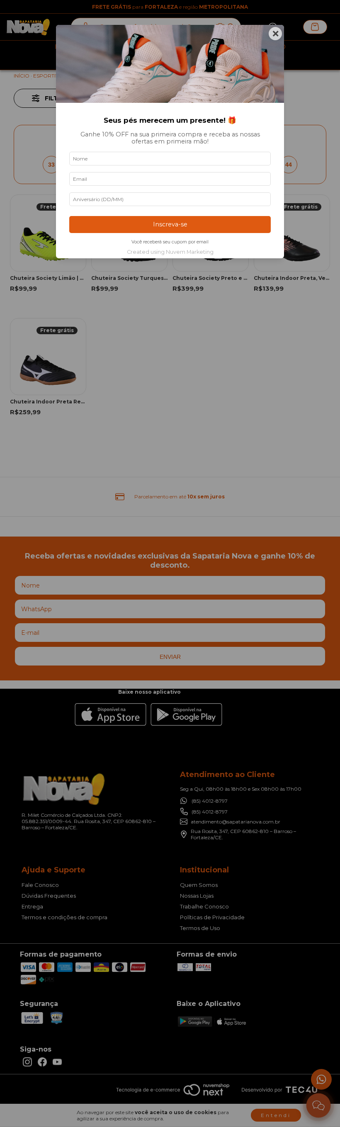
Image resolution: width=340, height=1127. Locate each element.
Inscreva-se (170, 224)
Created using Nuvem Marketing (170, 252)
